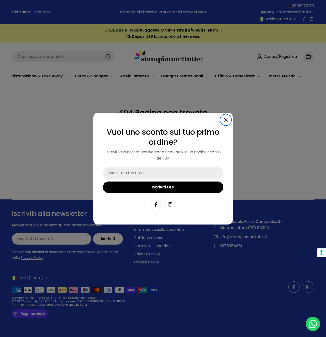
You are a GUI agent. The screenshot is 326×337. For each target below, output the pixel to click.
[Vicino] (226, 120)
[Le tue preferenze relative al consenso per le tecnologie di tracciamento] (321, 252)
